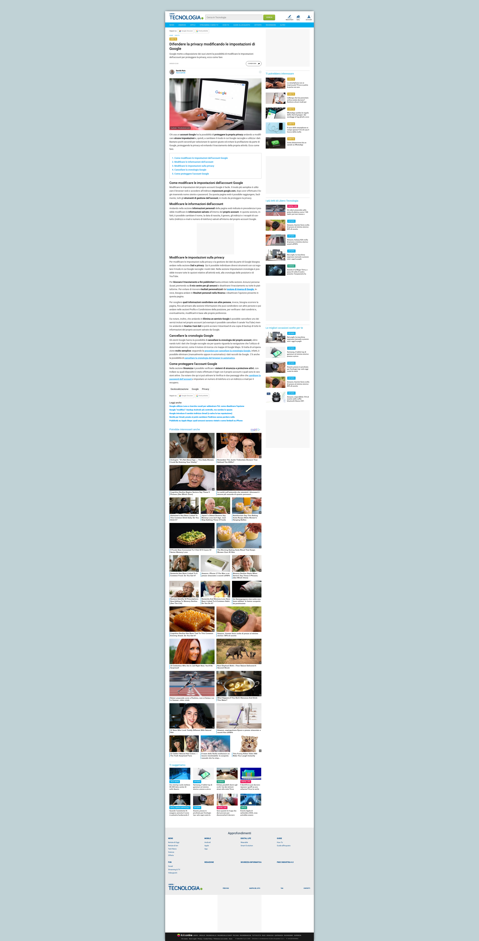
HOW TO (226, 25)
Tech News (172, 849)
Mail (298, 20)
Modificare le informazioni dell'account (193, 162)
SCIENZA (221, 782)
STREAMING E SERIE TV (209, 25)
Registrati (289, 20)
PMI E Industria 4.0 (285, 862)
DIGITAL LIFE (245, 782)
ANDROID (182, 25)
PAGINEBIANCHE (245, 935)
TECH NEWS (174, 782)
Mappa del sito (254, 888)
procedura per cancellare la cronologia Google (227, 350)
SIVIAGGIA (270, 935)
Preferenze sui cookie (221, 939)
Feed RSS (226, 888)
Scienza (171, 852)
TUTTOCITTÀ (256, 935)
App (206, 849)
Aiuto (230, 939)
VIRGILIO (202, 935)
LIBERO (195, 935)
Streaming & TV (174, 870)
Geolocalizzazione (179, 389)
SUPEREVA (297, 935)
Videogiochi (172, 873)
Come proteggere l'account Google (191, 173)
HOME (171, 35)
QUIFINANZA (279, 935)
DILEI (263, 935)
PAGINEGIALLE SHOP (224, 935)
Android (207, 842)
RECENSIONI (271, 25)
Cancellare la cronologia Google (190, 169)
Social (170, 866)
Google (195, 389)
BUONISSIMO (288, 935)
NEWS (171, 25)
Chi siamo (184, 939)
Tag (282, 888)
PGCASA (236, 935)
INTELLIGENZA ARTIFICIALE (179, 808)
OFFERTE (258, 25)
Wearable (244, 842)
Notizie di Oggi (173, 842)
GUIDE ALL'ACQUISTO (241, 25)
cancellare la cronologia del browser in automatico (209, 358)
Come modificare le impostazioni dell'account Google (201, 158)
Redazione (209, 862)
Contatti (307, 888)
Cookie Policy (207, 939)
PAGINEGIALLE (211, 935)
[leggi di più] (260, 72)
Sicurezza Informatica (251, 862)
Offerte (171, 855)
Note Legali (192, 939)
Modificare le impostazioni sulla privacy (194, 166)
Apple (206, 846)
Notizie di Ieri (173, 846)
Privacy (205, 389)
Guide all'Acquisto (284, 846)
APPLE (192, 25)
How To (280, 842)
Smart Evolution (247, 846)
